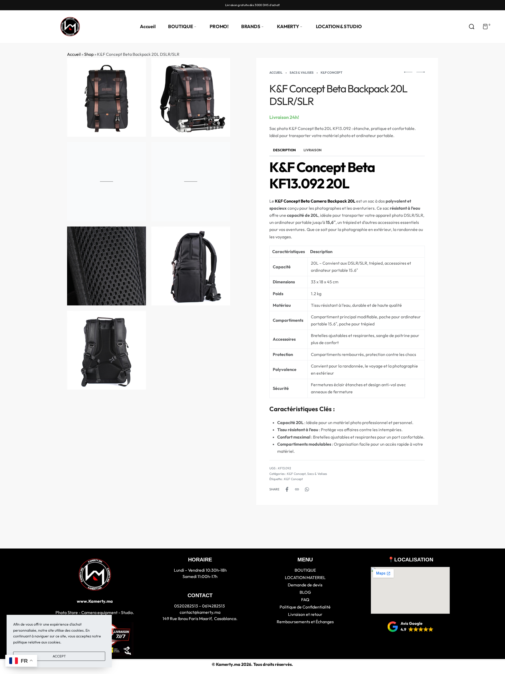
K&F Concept (331, 72)
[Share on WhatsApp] (307, 489)
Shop (89, 54)
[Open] (497, 26)
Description (284, 150)
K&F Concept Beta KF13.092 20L (322, 175)
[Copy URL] (297, 489)
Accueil (74, 54)
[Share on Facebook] (287, 489)
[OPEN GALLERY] (106, 97)
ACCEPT (59, 656)
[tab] (284, 150)
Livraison (313, 150)
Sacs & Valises (302, 72)
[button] (410, 626)
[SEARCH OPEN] (471, 26)
